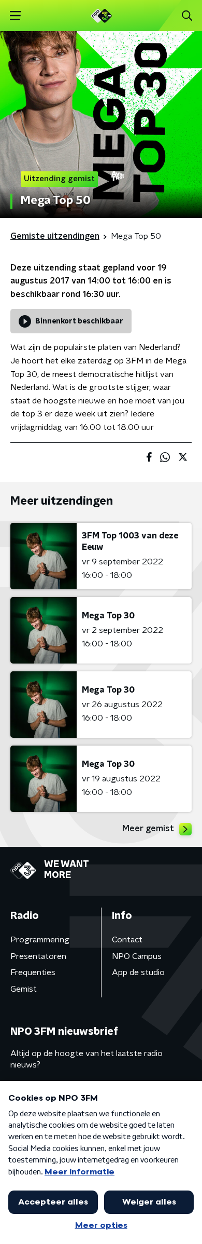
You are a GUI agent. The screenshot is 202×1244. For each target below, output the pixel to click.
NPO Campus (137, 956)
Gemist (23, 989)
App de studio (138, 972)
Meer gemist (148, 828)
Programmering (39, 940)
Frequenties (32, 972)
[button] (15, 15)
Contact (127, 940)
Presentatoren (38, 956)
